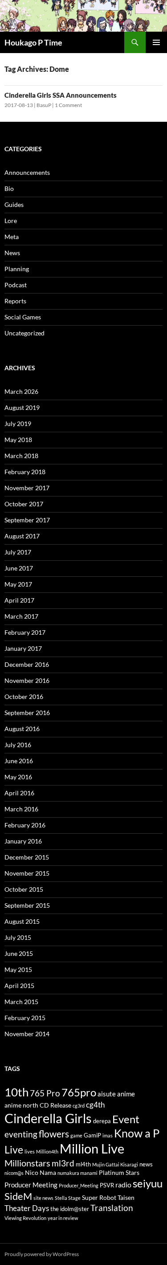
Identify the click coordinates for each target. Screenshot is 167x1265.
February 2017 (24, 632)
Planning (16, 269)
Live (13, 1149)
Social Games (22, 317)
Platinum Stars (119, 1172)
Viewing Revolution (25, 1218)
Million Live (92, 1148)
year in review (63, 1218)
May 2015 (18, 969)
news (146, 1164)
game (76, 1135)
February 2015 (24, 1017)
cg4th (95, 1104)
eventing (20, 1134)
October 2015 (23, 889)
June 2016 (18, 761)
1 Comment (68, 105)
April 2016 (19, 793)
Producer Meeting (30, 1185)
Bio (9, 188)
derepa (102, 1121)
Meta (11, 236)
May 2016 (18, 777)
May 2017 (18, 584)
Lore (10, 220)
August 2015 (22, 921)
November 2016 (26, 680)
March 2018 (21, 455)
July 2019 (17, 423)
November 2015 (26, 873)
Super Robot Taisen (108, 1197)
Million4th (47, 1151)
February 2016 (24, 825)
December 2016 (26, 664)
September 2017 (27, 520)
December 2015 (26, 857)
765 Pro (45, 1093)
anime (126, 1094)
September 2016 (27, 712)
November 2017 (26, 488)
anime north (21, 1105)
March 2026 (21, 391)
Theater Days (26, 1208)
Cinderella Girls (48, 1118)
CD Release (55, 1105)
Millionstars (27, 1163)
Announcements (27, 172)
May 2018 (18, 439)
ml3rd (63, 1163)
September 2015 (27, 905)
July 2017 (17, 552)
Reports (15, 301)
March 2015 (21, 1001)
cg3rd (79, 1105)
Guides (14, 204)
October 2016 (23, 696)
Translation (111, 1208)
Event (125, 1119)
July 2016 (17, 744)
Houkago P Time (33, 42)
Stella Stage (68, 1198)
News (12, 252)
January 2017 (23, 648)
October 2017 (23, 504)
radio (123, 1184)
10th (16, 1092)
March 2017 (21, 616)
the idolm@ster (69, 1209)
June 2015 (18, 953)
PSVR (107, 1185)
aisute (107, 1094)
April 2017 (19, 600)
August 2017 (22, 536)
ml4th (83, 1164)
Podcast (15, 285)
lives (29, 1151)
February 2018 (24, 471)
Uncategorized (24, 333)
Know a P (136, 1133)
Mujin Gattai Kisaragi (115, 1164)
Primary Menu (156, 42)
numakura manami (77, 1173)
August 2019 (22, 407)
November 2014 (26, 1034)
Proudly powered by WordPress (41, 1254)
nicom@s (14, 1173)
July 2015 (17, 937)
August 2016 (22, 728)
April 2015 (19, 985)
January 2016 (23, 841)
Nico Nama (40, 1172)
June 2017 (18, 568)
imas (107, 1135)
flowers (54, 1133)
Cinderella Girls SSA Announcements (60, 95)
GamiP (92, 1135)
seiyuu (148, 1183)
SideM (18, 1196)
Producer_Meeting (78, 1185)
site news (43, 1198)
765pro (78, 1092)
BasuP (44, 105)
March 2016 (21, 809)
